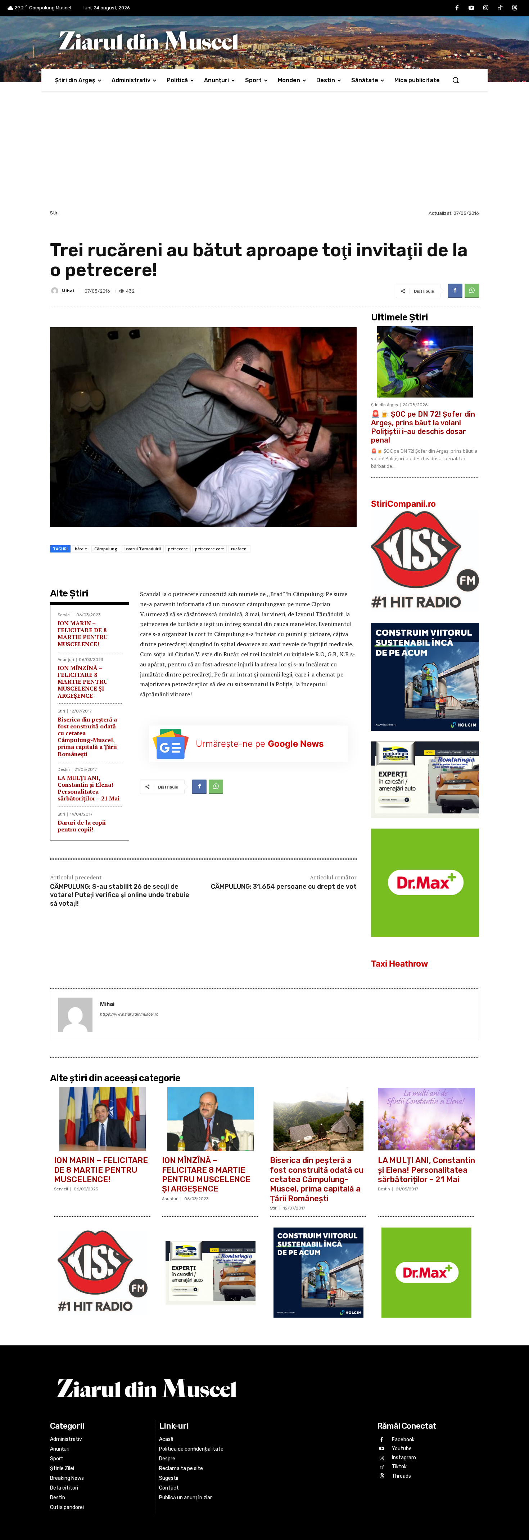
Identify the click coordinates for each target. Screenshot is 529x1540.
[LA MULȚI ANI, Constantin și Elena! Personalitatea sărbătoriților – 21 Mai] (426, 1119)
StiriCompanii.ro (403, 504)
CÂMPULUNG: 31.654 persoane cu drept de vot (284, 887)
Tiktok (399, 1467)
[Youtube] (471, 8)
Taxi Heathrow (399, 964)
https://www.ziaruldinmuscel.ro (129, 1014)
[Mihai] (55, 290)
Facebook (403, 1440)
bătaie (81, 548)
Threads (401, 1476)
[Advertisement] (264, 154)
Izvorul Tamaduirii (143, 548)
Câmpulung (105, 548)
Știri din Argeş (384, 405)
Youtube (402, 1449)
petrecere (178, 548)
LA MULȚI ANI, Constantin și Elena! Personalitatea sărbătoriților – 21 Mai (88, 788)
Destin (64, 770)
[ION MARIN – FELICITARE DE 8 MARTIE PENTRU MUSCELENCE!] (102, 1119)
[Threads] (514, 8)
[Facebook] (457, 8)
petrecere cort (209, 548)
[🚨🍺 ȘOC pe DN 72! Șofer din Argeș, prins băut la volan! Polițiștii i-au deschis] (425, 362)
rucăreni (239, 548)
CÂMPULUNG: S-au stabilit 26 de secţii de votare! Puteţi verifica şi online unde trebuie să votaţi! (119, 895)
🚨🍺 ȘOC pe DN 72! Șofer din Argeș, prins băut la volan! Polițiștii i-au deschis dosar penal (423, 427)
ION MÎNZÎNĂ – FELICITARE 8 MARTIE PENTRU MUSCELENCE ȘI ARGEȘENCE (83, 682)
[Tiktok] (500, 8)
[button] (455, 80)
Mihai (68, 290)
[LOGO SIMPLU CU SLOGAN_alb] (425, 617)
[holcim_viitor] (425, 736)
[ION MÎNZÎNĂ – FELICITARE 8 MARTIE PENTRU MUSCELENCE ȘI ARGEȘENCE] (210, 1119)
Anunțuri (66, 660)
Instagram (404, 1458)
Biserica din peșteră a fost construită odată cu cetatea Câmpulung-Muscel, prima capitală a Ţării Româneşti (87, 736)
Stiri (54, 212)
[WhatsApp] (472, 291)
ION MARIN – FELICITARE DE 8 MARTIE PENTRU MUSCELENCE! (83, 633)
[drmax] (425, 942)
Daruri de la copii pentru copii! (82, 825)
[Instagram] (486, 8)
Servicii (65, 615)
